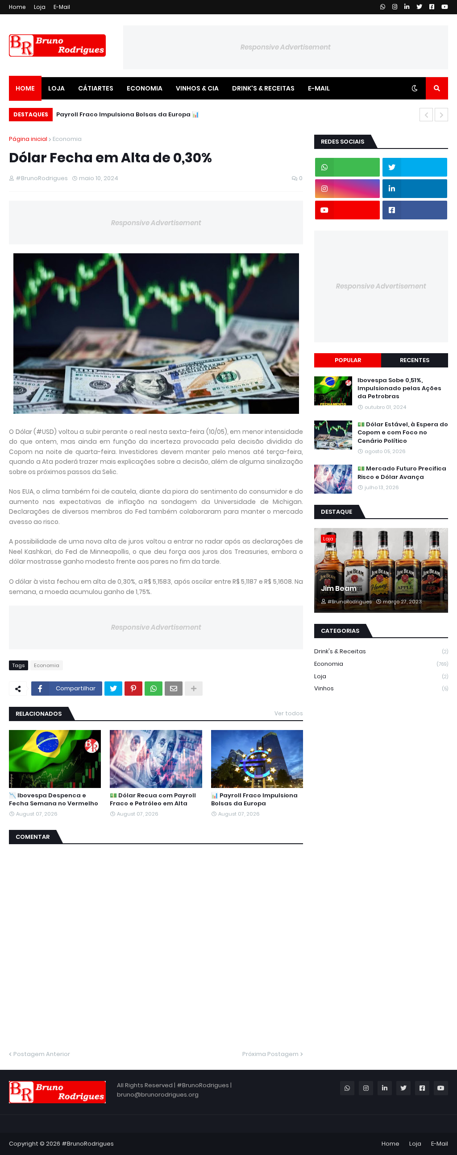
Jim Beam (339, 589)
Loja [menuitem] (56, 88)
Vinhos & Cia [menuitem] (197, 88)
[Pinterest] (133, 688)
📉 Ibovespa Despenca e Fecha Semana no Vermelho (53, 800)
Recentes (414, 360)
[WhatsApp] (153, 688)
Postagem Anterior (41, 1054)
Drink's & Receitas (381, 651)
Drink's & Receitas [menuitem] (263, 88)
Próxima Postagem (270, 1054)
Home (17, 7)
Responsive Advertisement (286, 47)
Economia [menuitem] (144, 88)
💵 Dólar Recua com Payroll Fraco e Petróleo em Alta (153, 800)
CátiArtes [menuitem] (95, 88)
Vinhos (381, 688)
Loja (40, 7)
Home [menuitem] (25, 88)
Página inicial (28, 139)
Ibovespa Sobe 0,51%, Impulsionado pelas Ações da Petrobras (399, 388)
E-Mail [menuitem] (319, 88)
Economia (67, 139)
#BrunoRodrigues (88, 1143)
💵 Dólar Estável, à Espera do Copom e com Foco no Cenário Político (402, 433)
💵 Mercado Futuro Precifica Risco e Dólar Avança (401, 473)
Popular (348, 360)
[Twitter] (113, 688)
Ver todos (288, 713)
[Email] (174, 688)
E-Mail (62, 7)
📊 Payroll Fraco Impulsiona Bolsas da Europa (127, 114)
